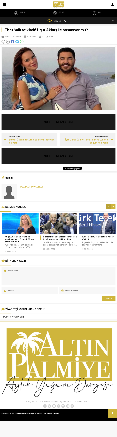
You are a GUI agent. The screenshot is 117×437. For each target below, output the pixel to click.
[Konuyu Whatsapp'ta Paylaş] (21, 42)
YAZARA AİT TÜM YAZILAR (31, 187)
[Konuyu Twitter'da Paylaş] (17, 42)
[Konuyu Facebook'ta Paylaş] (12, 42)
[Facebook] (45, 406)
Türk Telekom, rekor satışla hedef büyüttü (98, 237)
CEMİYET (8, 36)
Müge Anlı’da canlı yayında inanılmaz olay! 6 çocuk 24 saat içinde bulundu (20, 239)
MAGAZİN (17, 36)
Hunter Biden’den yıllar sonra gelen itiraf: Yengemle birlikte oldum (60, 237)
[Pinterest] (58, 406)
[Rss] (72, 406)
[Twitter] (49, 406)
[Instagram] (63, 406)
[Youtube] (54, 406)
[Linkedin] (67, 406)
